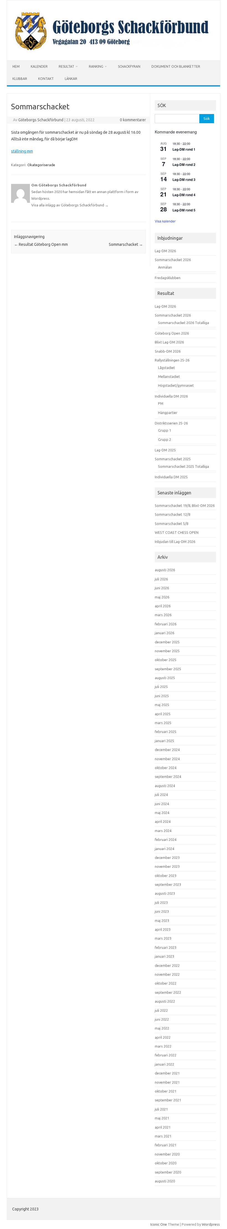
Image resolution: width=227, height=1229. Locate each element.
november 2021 (167, 1082)
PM (160, 403)
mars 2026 (163, 615)
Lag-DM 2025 (165, 450)
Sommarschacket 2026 (173, 260)
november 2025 (167, 651)
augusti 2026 (165, 570)
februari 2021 (165, 1145)
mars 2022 (163, 1046)
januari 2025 (164, 741)
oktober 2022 (165, 983)
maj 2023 (162, 920)
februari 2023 (165, 947)
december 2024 (167, 750)
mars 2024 (163, 831)
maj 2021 (162, 1118)
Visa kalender (165, 221)
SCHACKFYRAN (129, 66)
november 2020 (167, 1154)
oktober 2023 (165, 876)
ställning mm (22, 151)
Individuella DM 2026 (171, 396)
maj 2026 (162, 597)
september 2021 (168, 1100)
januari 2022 (164, 1064)
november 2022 (167, 974)
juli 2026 (161, 579)
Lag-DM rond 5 (183, 210)
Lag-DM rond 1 (183, 149)
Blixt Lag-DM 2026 (169, 342)
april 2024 (163, 821)
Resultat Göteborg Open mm (41, 244)
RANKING (96, 66)
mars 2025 (163, 723)
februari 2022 (165, 1055)
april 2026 (163, 606)
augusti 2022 (165, 1001)
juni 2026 (162, 588)
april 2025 (163, 714)
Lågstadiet (166, 368)
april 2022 (163, 1037)
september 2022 (168, 992)
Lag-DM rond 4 (183, 194)
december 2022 (167, 965)
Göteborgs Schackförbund (40, 120)
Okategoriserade (41, 165)
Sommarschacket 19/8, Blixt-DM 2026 (185, 505)
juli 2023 (161, 902)
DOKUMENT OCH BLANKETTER (175, 66)
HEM (16, 66)
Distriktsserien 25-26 (171, 423)
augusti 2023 (165, 893)
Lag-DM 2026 (165, 251)
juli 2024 (161, 794)
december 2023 (167, 857)
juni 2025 (162, 696)
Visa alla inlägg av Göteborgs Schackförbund (70, 205)
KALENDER (39, 66)
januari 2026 (164, 633)
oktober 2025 (165, 660)
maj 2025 (162, 705)
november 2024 (167, 759)
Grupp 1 (164, 430)
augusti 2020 (165, 1181)
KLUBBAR (19, 78)
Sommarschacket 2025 (173, 459)
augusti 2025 (165, 678)
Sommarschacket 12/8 (172, 514)
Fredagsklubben (167, 278)
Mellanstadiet (169, 376)
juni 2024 (162, 804)
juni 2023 (162, 911)
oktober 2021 (165, 1091)
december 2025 (167, 642)
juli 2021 (161, 1109)
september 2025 (168, 669)
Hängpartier (167, 412)
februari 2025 (165, 732)
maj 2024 (162, 813)
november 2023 (167, 866)
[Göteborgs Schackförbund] (113, 51)
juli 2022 (161, 1010)
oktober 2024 (165, 768)
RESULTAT (66, 66)
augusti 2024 (165, 786)
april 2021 (163, 1127)
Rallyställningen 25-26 (172, 360)
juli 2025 (161, 687)
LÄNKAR (71, 78)
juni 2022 (162, 1019)
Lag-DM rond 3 (183, 179)
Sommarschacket (126, 244)
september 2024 (168, 776)
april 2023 (163, 929)
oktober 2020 (165, 1163)
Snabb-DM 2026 (167, 351)
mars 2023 (163, 938)
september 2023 (168, 884)
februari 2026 (165, 624)
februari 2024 (165, 839)
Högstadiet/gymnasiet (176, 385)
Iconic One (158, 1224)
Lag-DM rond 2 (183, 164)
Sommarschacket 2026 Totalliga (183, 323)
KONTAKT (46, 78)
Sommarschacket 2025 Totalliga (183, 466)
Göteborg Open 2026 (172, 333)
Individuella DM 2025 (171, 477)
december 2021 (167, 1073)
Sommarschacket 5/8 (171, 523)
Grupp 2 (164, 439)
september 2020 (168, 1172)
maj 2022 (162, 1028)
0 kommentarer (133, 120)
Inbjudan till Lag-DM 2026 (175, 541)
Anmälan (165, 267)
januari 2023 (164, 956)
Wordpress (211, 1224)
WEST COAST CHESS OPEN (176, 532)
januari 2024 (164, 849)
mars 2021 (163, 1136)
